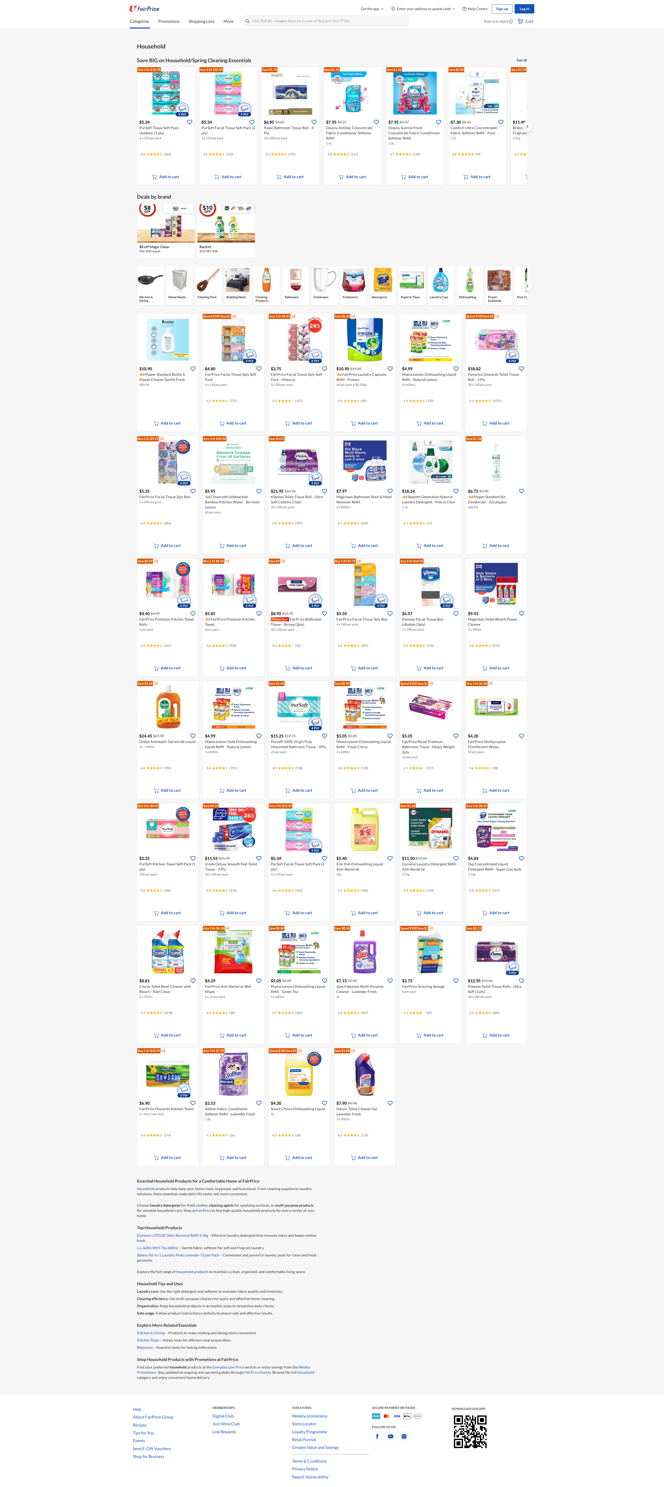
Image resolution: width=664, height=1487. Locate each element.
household (306, 1372)
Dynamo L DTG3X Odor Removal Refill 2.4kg (172, 1235)
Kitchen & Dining (151, 1333)
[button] (511, 21)
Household (146, 1188)
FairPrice (203, 1210)
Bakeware (145, 1347)
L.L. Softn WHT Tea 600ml (157, 1248)
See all (522, 60)
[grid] (332, 126)
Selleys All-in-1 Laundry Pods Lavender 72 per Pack (178, 1255)
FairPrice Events (257, 1372)
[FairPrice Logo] (144, 9)
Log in (524, 8)
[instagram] (404, 1439)
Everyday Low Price (228, 1367)
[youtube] (390, 1439)
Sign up (502, 8)
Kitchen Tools (148, 1340)
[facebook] (377, 1439)
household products (192, 1271)
